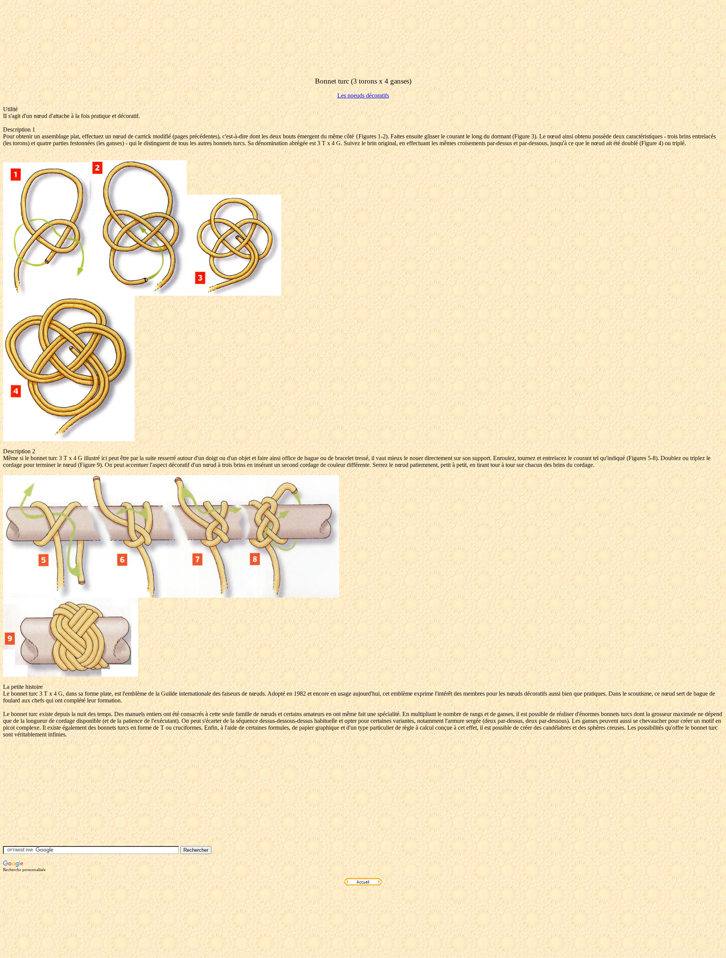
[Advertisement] (140, 54)
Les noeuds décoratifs (363, 95)
